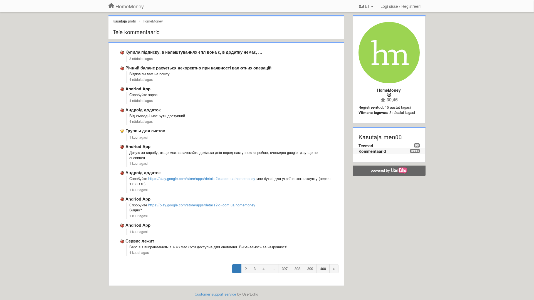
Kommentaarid (372, 151)
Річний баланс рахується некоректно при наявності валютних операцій (198, 68)
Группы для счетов (145, 131)
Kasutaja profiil (125, 21)
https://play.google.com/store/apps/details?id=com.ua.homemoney (201, 178)
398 (297, 268)
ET (367, 6)
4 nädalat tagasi (141, 79)
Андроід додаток (143, 110)
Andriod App (137, 89)
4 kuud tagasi (139, 252)
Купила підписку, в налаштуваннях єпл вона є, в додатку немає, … (193, 52)
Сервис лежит (139, 241)
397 (285, 268)
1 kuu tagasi (138, 137)
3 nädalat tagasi (141, 58)
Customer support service (215, 294)
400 (323, 268)
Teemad (366, 145)
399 (310, 268)
